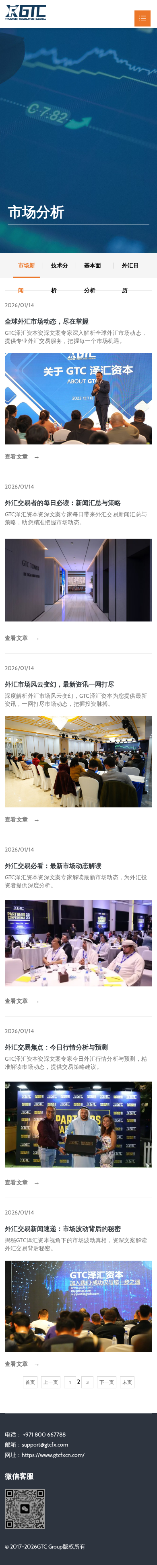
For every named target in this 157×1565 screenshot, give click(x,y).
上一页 (50, 1382)
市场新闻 (26, 270)
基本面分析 (92, 270)
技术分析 (59, 270)
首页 (30, 1382)
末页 (127, 1382)
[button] (5, 265)
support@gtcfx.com (45, 1444)
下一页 (106, 1382)
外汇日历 (130, 270)
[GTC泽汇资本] (43, 18)
